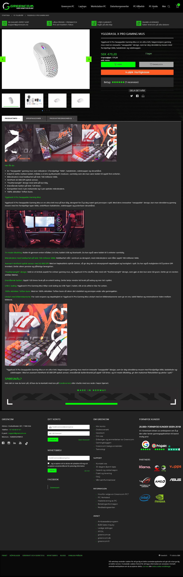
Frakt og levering (104, 473)
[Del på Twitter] (131, 96)
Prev (2, 59)
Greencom (54, 487)
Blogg (63, 555)
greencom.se (104, 534)
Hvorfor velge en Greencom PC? (113, 494)
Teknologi (100, 449)
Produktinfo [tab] (11, 118)
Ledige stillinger (105, 528)
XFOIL (101, 531)
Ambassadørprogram (108, 521)
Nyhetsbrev (52, 555)
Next (89, 59)
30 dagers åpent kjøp (106, 467)
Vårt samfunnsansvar (105, 480)
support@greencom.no (17, 433)
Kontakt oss (101, 463)
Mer (164, 6)
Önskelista (157, 64)
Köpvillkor (15, 555)
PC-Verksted (104, 497)
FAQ (98, 477)
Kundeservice (65, 383)
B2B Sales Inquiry (106, 525)
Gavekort (100, 433)
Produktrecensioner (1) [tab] (61, 118)
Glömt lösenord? (84, 440)
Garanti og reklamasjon (107, 470)
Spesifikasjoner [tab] (33, 118)
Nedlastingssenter (106, 507)
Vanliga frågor (75, 555)
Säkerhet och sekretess (33, 555)
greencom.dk (104, 538)
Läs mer (87, 471)
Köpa (120, 64)
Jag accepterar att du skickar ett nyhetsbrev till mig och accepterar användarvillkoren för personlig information (68, 464)
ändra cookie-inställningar (161, 566)
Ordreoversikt (102, 429)
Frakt (4, 555)
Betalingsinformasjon (108, 504)
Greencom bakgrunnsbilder (109, 446)
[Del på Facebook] (137, 96)
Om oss (99, 436)
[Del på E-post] (143, 96)
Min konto (100, 426)
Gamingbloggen (103, 443)
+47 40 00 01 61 (15, 430)
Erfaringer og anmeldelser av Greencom (115, 439)
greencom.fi (103, 541)
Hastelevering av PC (107, 501)
